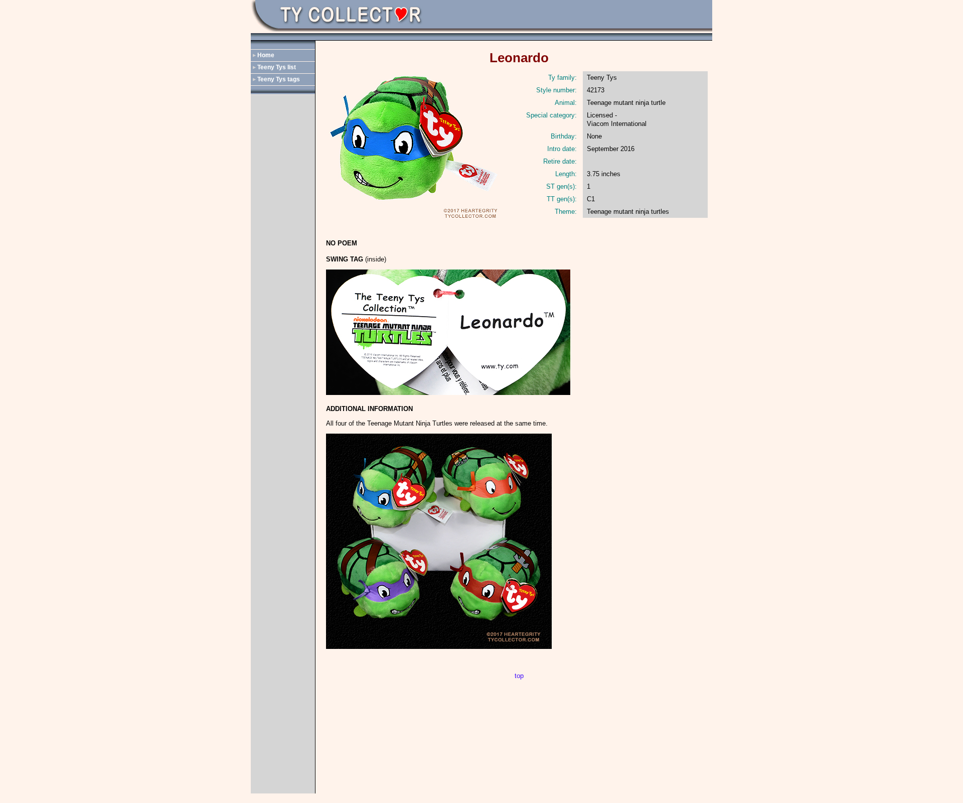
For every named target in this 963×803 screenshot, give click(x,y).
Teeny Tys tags (278, 79)
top (519, 676)
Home (265, 55)
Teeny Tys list (276, 67)
